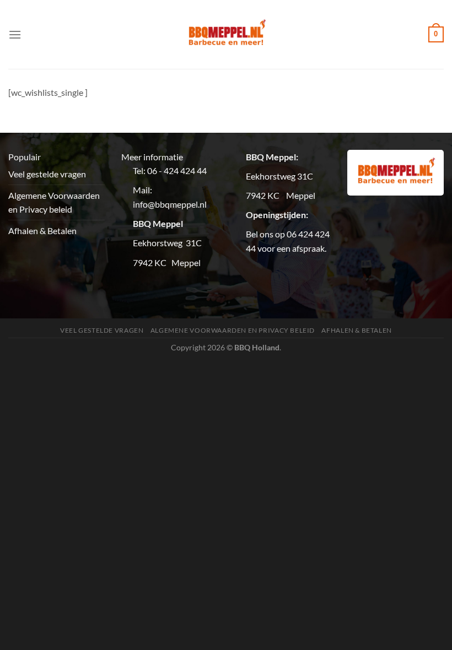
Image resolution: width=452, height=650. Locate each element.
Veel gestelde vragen (47, 174)
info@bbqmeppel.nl (170, 204)
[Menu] (14, 34)
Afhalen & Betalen (42, 230)
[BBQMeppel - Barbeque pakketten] (226, 34)
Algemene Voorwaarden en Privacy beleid (54, 202)
